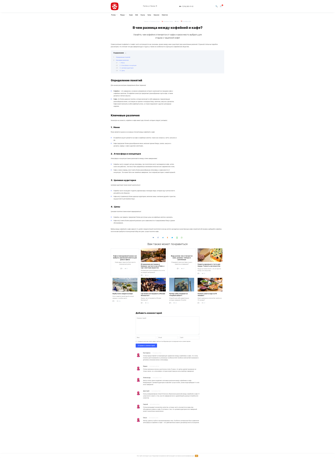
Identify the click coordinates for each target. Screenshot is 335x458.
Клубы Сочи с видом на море (123, 294)
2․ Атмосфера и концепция (128, 65)
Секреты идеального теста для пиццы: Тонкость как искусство (209, 265)
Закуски (156, 15)
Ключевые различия (122, 60)
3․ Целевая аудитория (126, 68)
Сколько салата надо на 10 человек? (207, 294)
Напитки (165, 15)
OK (196, 456)
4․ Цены (122, 70)
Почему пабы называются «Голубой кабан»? (178, 294)
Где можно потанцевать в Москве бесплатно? (153, 294)
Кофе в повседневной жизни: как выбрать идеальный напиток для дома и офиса (125, 257)
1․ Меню (122, 63)
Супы (149, 15)
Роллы (113, 15)
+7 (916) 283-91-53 (187, 6)
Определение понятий (123, 57)
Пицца (122, 15)
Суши (131, 15)
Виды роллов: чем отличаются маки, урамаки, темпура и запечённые (181, 257)
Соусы (143, 15)
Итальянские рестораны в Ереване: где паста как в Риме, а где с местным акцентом (152, 266)
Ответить (145, 362)
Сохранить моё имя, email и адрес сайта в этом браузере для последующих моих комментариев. (164, 341)
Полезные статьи (168, 21)
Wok (136, 15)
